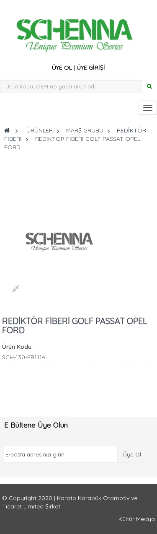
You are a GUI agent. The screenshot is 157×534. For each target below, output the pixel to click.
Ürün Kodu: (17, 346)
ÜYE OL (62, 67)
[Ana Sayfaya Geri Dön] (7, 130)
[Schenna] (76, 33)
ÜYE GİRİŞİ (91, 67)
